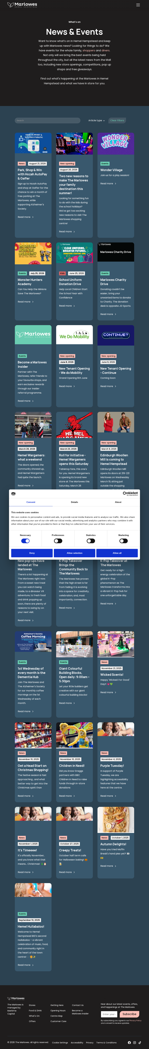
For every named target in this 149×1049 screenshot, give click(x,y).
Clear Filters (117, 120)
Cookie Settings (60, 1042)
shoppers (89, 50)
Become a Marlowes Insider (80, 1012)
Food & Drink (35, 1010)
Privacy (89, 1042)
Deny (32, 553)
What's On (34, 1015)
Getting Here (56, 1005)
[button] (138, 4)
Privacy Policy (135, 1020)
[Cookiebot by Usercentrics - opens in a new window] (125, 494)
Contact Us (78, 1005)
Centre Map (56, 1015)
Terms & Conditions (106, 1042)
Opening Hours (57, 1010)
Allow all (117, 553)
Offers (32, 1021)
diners (106, 50)
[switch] (58, 541)
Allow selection (74, 553)
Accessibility (77, 1042)
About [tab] (118, 502)
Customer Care (58, 1021)
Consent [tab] (30, 502)
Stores (32, 1005)
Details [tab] (74, 502)
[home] (22, 5)
